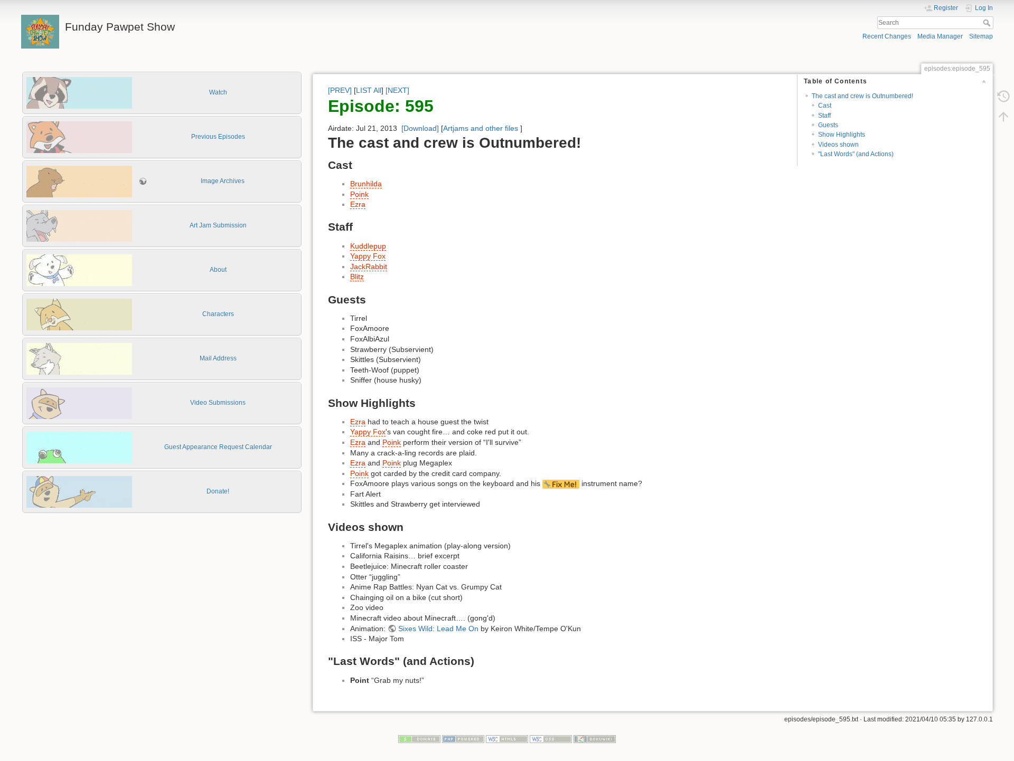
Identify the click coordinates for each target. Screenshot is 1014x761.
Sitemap (981, 36)
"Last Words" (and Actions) (856, 154)
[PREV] (340, 90)
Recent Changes (886, 36)
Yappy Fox (368, 256)
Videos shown (838, 144)
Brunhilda (366, 183)
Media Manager (940, 36)
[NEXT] (397, 90)
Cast (824, 105)
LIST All (368, 90)
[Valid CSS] (551, 738)
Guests (828, 125)
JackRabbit (368, 266)
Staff (824, 115)
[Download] (420, 128)
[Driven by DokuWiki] (595, 738)
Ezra (357, 204)
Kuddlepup (368, 246)
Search (988, 22)
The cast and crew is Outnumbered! (862, 96)
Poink (359, 194)
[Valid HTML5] (507, 738)
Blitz (357, 276)
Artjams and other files (480, 128)
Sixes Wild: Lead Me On (438, 628)
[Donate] (419, 738)
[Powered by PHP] (463, 738)
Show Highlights (841, 134)
